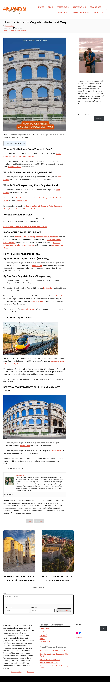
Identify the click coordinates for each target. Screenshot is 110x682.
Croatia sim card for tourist (28, 198)
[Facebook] (7, 494)
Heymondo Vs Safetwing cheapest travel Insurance (36, 237)
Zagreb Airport (28, 309)
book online (37, 265)
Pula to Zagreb (14, 166)
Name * (9, 607)
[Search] (103, 628)
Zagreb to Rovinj (33, 206)
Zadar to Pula (47, 206)
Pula (29, 521)
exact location (58, 296)
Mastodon (79, 637)
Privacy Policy (16, 672)
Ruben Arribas (10, 26)
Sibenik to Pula (30, 209)
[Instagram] (5, 494)
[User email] (12, 494)
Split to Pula (14, 209)
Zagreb (39, 521)
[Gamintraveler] (14, 9)
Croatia (23, 30)
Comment (7, 593)
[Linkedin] (10, 494)
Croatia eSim (21, 201)
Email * (34, 607)
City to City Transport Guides (12, 30)
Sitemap (30, 672)
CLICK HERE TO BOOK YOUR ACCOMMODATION (25, 226)
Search (99, 119)
